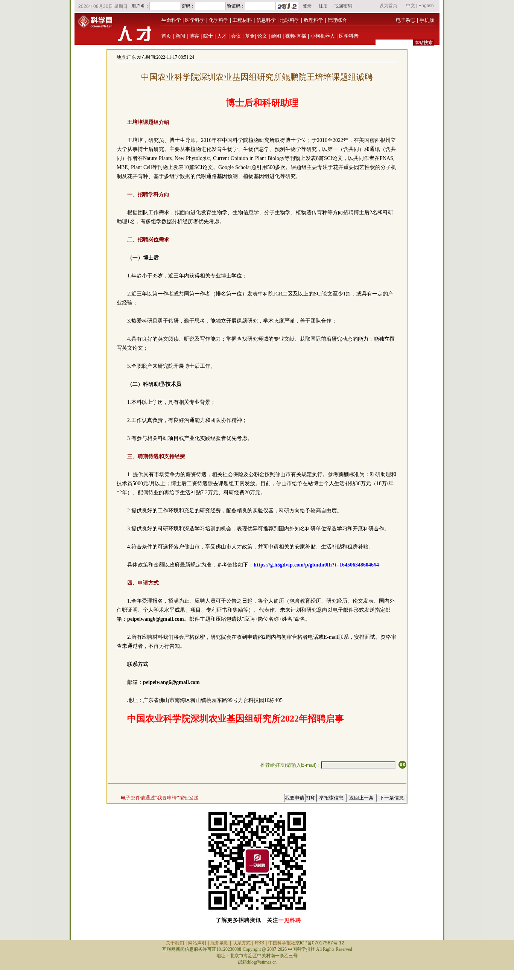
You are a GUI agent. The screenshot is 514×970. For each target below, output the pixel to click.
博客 (194, 36)
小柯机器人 (322, 36)
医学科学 (195, 20)
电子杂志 (405, 20)
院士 (208, 36)
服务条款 (219, 943)
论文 (262, 36)
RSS (259, 943)
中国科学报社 (281, 943)
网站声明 (197, 943)
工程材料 (242, 20)
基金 (250, 36)
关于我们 (175, 943)
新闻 (180, 36)
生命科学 (171, 20)
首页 (166, 36)
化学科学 (218, 20)
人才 (222, 36)
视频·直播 (295, 36)
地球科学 (290, 20)
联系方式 (242, 943)
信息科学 (266, 20)
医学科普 (349, 36)
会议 (236, 36)
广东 (131, 57)
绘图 (276, 36)
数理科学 (313, 20)
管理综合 (337, 20)
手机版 (427, 20)
